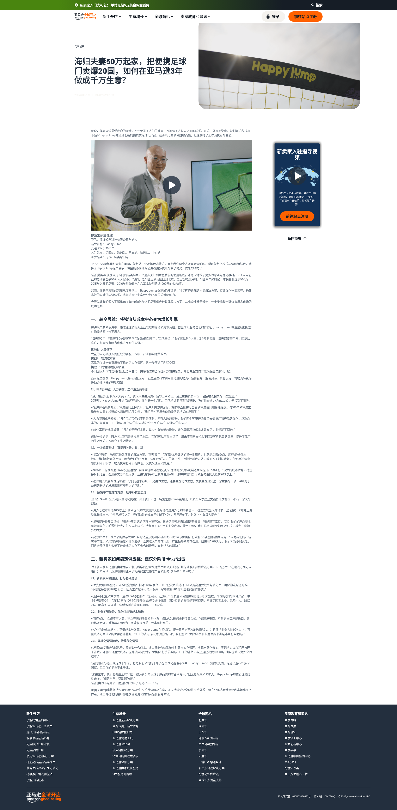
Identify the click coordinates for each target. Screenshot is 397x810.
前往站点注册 (297, 216)
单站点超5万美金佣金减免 (130, 5)
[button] (273, 16)
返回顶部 (294, 239)
